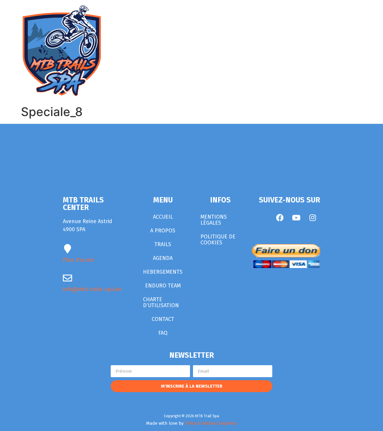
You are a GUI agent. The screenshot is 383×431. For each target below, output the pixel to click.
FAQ (163, 333)
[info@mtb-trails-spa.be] (67, 278)
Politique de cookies (217, 239)
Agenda (163, 258)
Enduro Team (163, 285)
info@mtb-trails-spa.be (92, 289)
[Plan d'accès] (67, 248)
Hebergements (163, 272)
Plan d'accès (78, 260)
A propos (162, 230)
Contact (163, 319)
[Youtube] (296, 217)
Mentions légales (213, 220)
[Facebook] (279, 217)
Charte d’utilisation (161, 302)
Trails (162, 244)
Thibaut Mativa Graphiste (211, 423)
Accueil (163, 217)
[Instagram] (312, 217)
